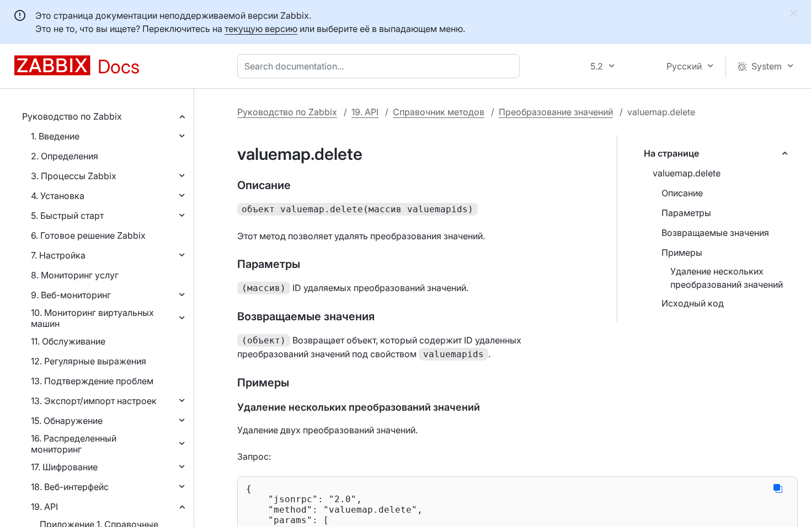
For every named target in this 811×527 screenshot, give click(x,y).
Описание (682, 192)
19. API (44, 506)
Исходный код (692, 303)
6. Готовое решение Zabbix (88, 235)
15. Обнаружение (67, 420)
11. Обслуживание (68, 341)
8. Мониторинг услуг (75, 275)
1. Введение (55, 136)
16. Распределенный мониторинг (73, 444)
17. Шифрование (64, 466)
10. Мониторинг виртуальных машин (92, 318)
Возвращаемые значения (715, 232)
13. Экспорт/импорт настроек (94, 400)
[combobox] (380, 66)
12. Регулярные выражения (88, 361)
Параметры (686, 212)
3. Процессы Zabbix (73, 175)
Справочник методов (438, 111)
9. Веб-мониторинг (71, 294)
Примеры (681, 252)
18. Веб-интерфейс (70, 486)
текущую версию (261, 28)
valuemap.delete (687, 173)
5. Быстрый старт (67, 215)
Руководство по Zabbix (72, 116)
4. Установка (57, 195)
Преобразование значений (556, 111)
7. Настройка (58, 255)
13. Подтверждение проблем (92, 380)
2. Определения (64, 156)
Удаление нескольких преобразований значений (726, 278)
